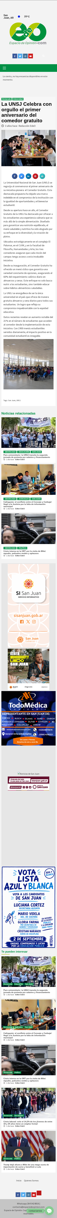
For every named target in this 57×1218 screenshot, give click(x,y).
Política (22, 548)
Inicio (18, 1180)
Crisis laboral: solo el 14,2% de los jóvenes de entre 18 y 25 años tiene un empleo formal (27, 1122)
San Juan (11, 400)
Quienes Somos (31, 1180)
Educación (24, 452)
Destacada (6, 99)
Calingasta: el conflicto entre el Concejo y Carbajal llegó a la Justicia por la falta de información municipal (27, 504)
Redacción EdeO (27, 125)
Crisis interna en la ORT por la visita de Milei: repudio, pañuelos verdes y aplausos (24, 552)
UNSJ (18, 400)
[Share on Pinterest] (35, 178)
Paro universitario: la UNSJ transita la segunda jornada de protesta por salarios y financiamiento (26, 456)
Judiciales (24, 499)
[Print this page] (42, 178)
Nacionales (19, 1116)
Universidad (18, 99)
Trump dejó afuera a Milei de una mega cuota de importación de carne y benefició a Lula (26, 1166)
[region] (28, 718)
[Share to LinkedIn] (28, 178)
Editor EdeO (20, 460)
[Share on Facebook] (14, 178)
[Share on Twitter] (21, 178)
